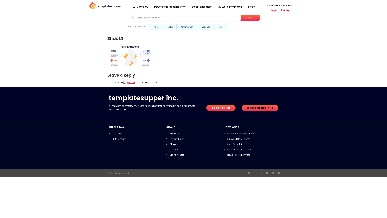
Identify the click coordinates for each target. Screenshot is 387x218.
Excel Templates (202, 6)
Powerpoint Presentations (170, 6)
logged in (129, 82)
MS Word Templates (230, 6)
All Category (140, 6)
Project (156, 27)
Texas (220, 27)
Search (250, 17)
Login (274, 10)
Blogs (251, 6)
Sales (170, 27)
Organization (187, 27)
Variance (206, 27)
